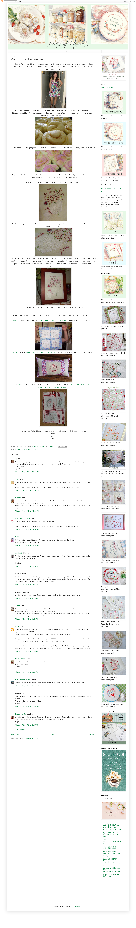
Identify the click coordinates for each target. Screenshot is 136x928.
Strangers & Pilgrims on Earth (112, 868)
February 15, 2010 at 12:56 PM (27, 706)
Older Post (91, 734)
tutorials (75, 51)
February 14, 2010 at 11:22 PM (27, 511)
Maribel (22, 384)
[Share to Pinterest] (66, 447)
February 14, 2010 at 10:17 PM (27, 472)
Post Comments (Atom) (30, 738)
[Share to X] (62, 447)
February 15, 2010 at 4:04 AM (26, 598)
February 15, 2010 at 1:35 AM (26, 566)
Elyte (17, 479)
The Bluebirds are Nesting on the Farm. (111, 825)
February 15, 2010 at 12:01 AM (27, 529)
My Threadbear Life (110, 833)
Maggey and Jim (20, 714)
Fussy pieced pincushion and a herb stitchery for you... (113, 863)
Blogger (78, 906)
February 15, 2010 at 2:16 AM (26, 584)
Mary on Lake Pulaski (23, 679)
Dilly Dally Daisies (31, 449)
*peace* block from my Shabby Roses (41, 352)
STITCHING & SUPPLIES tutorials (90, 51)
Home (11, 51)
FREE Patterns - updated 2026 (24, 51)
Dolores (18, 498)
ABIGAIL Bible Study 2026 (62, 51)
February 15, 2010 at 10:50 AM (27, 686)
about (104, 51)
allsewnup (18, 553)
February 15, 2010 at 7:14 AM (26, 651)
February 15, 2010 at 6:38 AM (26, 619)
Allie (17, 626)
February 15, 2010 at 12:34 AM (27, 545)
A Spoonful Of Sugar (23, 518)
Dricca (14, 352)
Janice (17, 606)
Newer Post (15, 734)
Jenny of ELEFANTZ (110, 859)
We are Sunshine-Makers (112, 871)
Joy (16, 458)
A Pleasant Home (109, 848)
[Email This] (59, 447)
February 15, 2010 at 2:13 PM (26, 725)
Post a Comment (19, 730)
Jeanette (16, 320)
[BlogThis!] (61, 447)
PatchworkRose (20, 659)
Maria (17, 537)
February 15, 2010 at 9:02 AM (26, 672)
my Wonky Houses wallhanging (53, 320)
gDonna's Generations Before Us (111, 875)
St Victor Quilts (110, 852)
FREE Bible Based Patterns (44, 51)
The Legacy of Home (110, 847)
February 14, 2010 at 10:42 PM (27, 490)
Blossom (19, 449)
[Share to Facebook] (64, 447)
